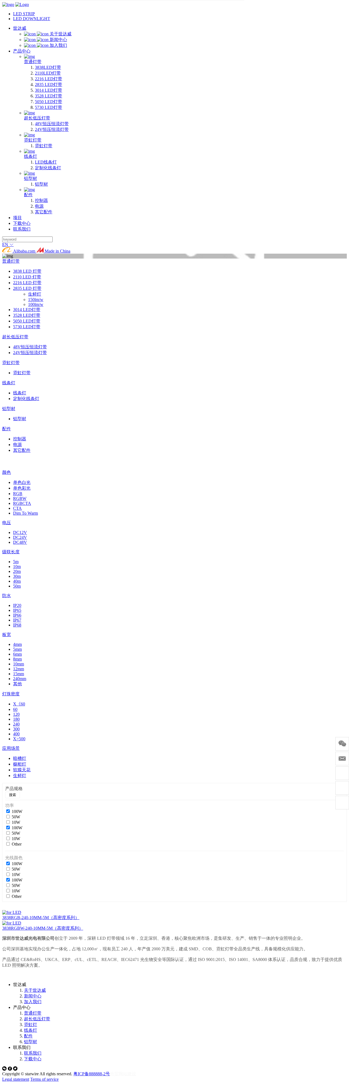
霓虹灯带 (11, 362)
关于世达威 (35, 990)
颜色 (6, 472)
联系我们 (32, 1053)
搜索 (12, 795)
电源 (17, 444)
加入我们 (32, 1001)
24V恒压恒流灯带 (30, 352)
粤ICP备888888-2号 (91, 1073)
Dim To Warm (25, 513)
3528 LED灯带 (26, 315)
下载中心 (32, 1059)
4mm (17, 644)
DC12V (20, 532)
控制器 (19, 439)
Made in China (57, 251)
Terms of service (44, 1079)
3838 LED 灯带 (27, 271)
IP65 (17, 610)
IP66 (17, 615)
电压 (6, 522)
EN (5, 244)
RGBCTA (22, 503)
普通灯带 (11, 261)
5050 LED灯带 (26, 321)
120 (16, 714)
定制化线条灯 (26, 398)
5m (16, 561)
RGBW (19, 498)
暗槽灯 (19, 758)
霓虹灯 (30, 1024)
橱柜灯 (19, 764)
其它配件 (22, 450)
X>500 (19, 738)
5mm (17, 649)
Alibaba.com (24, 251)
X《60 (19, 704)
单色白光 (22, 482)
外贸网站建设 (123, 1073)
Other (17, 844)
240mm (19, 678)
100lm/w (35, 304)
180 (16, 719)
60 (15, 709)
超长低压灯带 (15, 336)
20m (17, 571)
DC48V (20, 542)
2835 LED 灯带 (27, 288)
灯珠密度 (11, 694)
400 (16, 734)
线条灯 (8, 382)
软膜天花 (22, 769)
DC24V (20, 537)
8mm (17, 659)
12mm (18, 669)
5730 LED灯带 (26, 326)
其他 (17, 683)
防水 (6, 595)
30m (17, 576)
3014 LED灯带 (26, 309)
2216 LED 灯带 (27, 282)
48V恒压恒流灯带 (30, 347)
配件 (6, 428)
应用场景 (11, 748)
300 (16, 729)
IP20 (17, 605)
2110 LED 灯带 (27, 277)
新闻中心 (32, 996)
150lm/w (35, 299)
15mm (18, 673)
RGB (17, 493)
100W (17, 811)
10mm (18, 664)
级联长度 (11, 551)
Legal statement (15, 1079)
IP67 (17, 620)
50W (16, 817)
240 (16, 724)
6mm (17, 654)
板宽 (6, 634)
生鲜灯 (34, 294)
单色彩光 (22, 488)
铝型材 (8, 408)
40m (17, 581)
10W (16, 822)
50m (17, 586)
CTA (17, 508)
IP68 (17, 625)
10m (17, 566)
